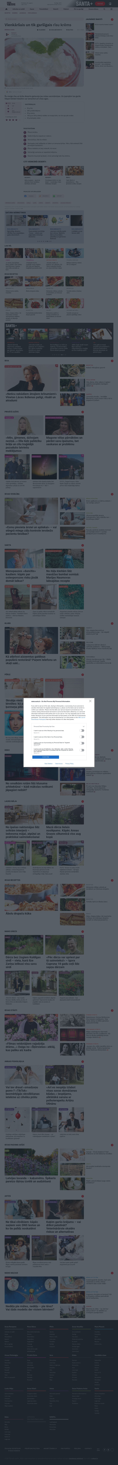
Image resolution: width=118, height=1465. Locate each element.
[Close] (91, 701)
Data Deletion (49, 763)
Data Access (59, 763)
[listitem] (59, 726)
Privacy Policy (69, 763)
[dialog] (59, 732)
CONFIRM (45, 757)
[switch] (81, 730)
